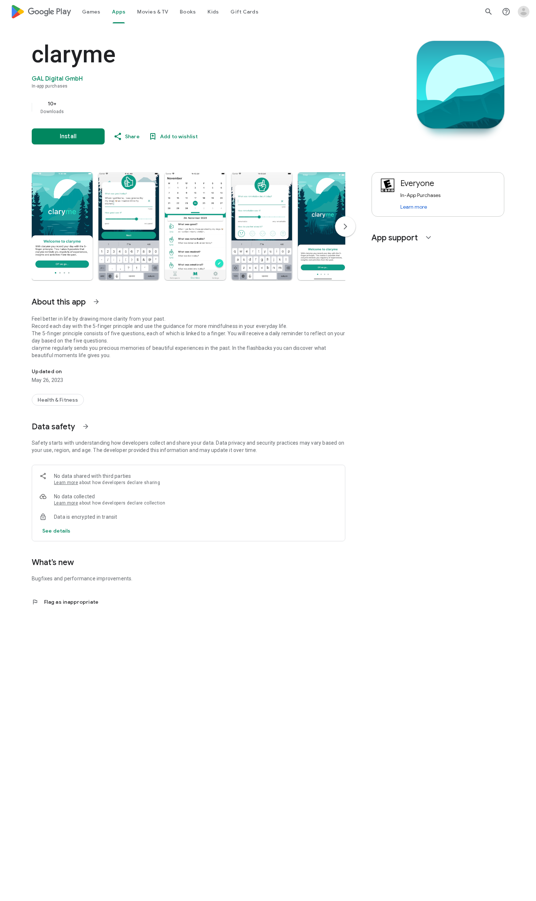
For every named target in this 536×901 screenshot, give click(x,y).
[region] (177, 107)
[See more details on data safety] (56, 531)
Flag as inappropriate (65, 602)
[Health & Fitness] (58, 399)
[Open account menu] (523, 11)
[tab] (91, 11)
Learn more (66, 482)
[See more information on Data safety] (85, 426)
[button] (62, 226)
